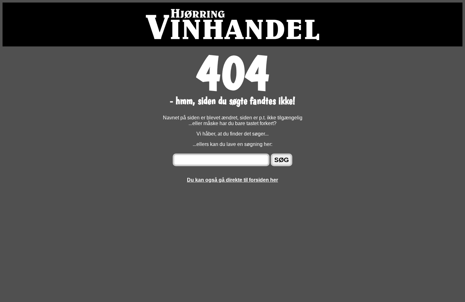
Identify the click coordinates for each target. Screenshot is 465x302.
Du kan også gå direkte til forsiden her (232, 180)
